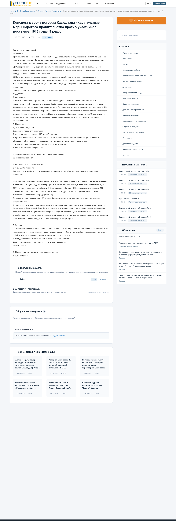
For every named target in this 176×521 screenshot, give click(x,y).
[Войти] (142, 3)
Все (159, 230)
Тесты (97, 3)
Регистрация (160, 4)
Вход (149, 4)
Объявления (109, 3)
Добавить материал (144, 20)
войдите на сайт (58, 336)
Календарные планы (83, 3)
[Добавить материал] (133, 3)
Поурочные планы (63, 3)
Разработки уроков (45, 3)
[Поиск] (138, 3)
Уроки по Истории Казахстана (49, 11)
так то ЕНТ (14, 11)
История (48, 37)
